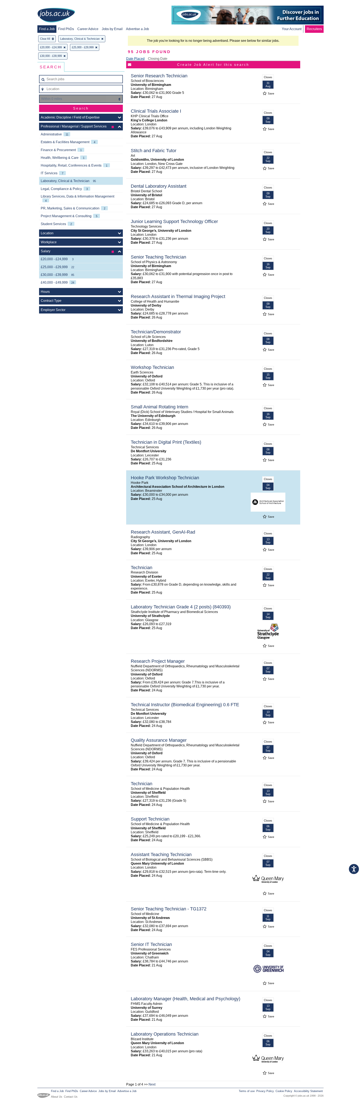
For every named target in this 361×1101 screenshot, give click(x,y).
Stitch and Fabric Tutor (153, 150)
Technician (141, 567)
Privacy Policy (265, 1091)
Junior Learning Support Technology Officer (174, 221)
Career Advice (87, 29)
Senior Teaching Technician (158, 257)
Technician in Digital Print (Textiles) (166, 442)
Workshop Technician (152, 367)
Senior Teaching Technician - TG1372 (168, 908)
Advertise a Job (137, 29)
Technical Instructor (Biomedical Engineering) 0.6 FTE (185, 704)
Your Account (291, 29)
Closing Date (157, 58)
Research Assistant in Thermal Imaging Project (178, 296)
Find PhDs (66, 29)
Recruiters (314, 29)
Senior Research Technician (159, 75)
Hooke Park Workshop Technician (165, 477)
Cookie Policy (284, 1091)
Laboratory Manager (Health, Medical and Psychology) (185, 998)
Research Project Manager (158, 661)
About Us (56, 1096)
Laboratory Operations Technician (164, 1034)
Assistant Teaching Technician (161, 854)
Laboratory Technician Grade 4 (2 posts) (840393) (181, 606)
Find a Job (47, 29)
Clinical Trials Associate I (156, 111)
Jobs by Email (112, 29)
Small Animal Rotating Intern (159, 406)
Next (152, 1084)
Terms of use (247, 1091)
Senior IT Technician (151, 944)
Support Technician (150, 819)
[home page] (56, 15)
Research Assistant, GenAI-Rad (163, 532)
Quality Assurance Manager (159, 740)
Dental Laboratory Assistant (158, 186)
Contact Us (71, 1096)
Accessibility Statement (308, 1091)
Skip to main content (17, 3)
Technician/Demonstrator (156, 331)
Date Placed (135, 58)
